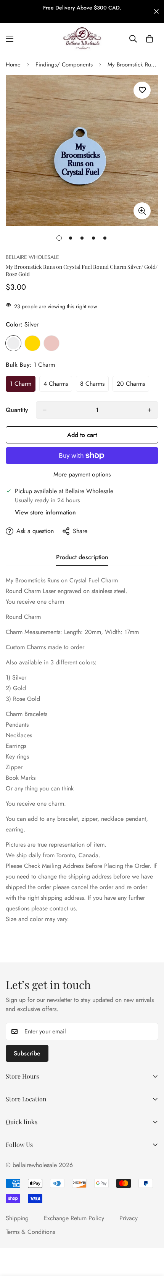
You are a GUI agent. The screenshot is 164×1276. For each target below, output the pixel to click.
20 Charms (133, 385)
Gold (32, 343)
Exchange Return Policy (74, 1218)
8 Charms (94, 385)
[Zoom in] (142, 210)
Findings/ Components (64, 64)
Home (13, 64)
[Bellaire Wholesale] (82, 39)
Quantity (17, 409)
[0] (149, 38)
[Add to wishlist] (142, 90)
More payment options (82, 474)
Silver (13, 343)
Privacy (128, 1218)
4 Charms (57, 385)
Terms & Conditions (30, 1231)
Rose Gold (51, 343)
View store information (45, 512)
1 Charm (22, 385)
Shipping (17, 1218)
